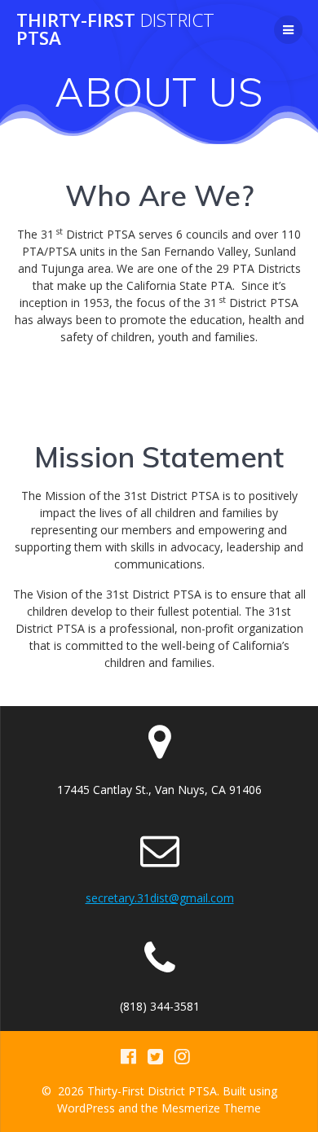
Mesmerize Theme (211, 1108)
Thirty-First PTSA (115, 29)
